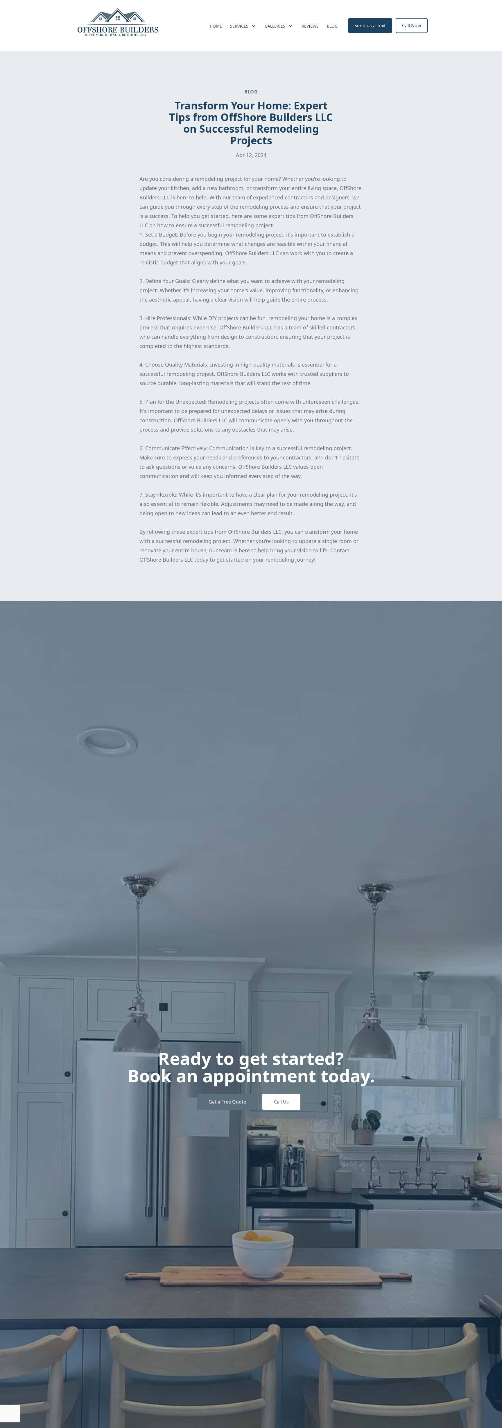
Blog (332, 26)
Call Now (411, 25)
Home (216, 26)
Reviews (310, 26)
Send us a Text (370, 25)
